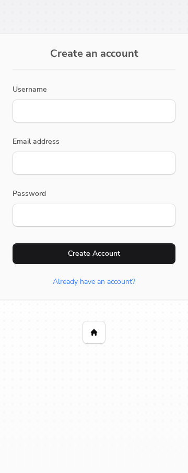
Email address (36, 141)
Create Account (94, 253)
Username (30, 89)
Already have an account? (94, 282)
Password (29, 193)
